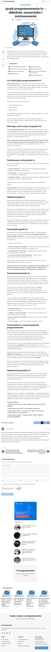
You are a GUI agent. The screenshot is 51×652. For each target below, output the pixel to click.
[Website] (49, 429)
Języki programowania (25, 4)
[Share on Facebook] (3, 55)
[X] (5, 633)
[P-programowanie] (9, 1)
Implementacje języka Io (36, 75)
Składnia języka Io (14, 73)
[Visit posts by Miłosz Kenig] (12, 19)
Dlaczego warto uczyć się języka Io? (18, 69)
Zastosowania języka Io (36, 69)
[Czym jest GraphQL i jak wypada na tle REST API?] (17, 535)
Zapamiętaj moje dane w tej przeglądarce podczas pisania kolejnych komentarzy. (19, 484)
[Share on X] (3, 58)
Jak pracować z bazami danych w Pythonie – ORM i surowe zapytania (29, 543)
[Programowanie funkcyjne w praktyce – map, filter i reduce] (17, 560)
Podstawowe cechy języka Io (17, 71)
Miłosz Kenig (19, 19)
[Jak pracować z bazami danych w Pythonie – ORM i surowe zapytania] (17, 543)
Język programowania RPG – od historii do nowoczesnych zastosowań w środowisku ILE (19, 601)
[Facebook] (2, 633)
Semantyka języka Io (36, 66)
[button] (2, 1)
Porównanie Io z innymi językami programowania (37, 72)
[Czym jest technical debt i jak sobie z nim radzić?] (17, 527)
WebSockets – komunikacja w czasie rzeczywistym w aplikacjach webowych (29, 551)
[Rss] (10, 633)
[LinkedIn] (7, 633)
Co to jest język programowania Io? (18, 66)
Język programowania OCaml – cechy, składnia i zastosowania (24, 408)
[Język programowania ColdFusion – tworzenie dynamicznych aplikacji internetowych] (31, 593)
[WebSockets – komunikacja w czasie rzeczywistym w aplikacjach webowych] (17, 552)
